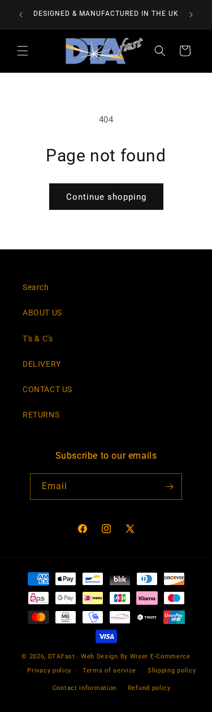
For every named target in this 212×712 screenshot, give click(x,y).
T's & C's (38, 338)
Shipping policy (172, 670)
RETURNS (41, 414)
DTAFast (61, 656)
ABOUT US (42, 312)
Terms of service (109, 670)
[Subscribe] (169, 486)
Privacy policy (49, 670)
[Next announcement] (191, 14)
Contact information (84, 688)
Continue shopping (106, 197)
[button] (22, 50)
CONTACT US (47, 389)
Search (36, 287)
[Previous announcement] (20, 14)
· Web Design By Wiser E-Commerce (133, 656)
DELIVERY (42, 363)
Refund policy (149, 688)
